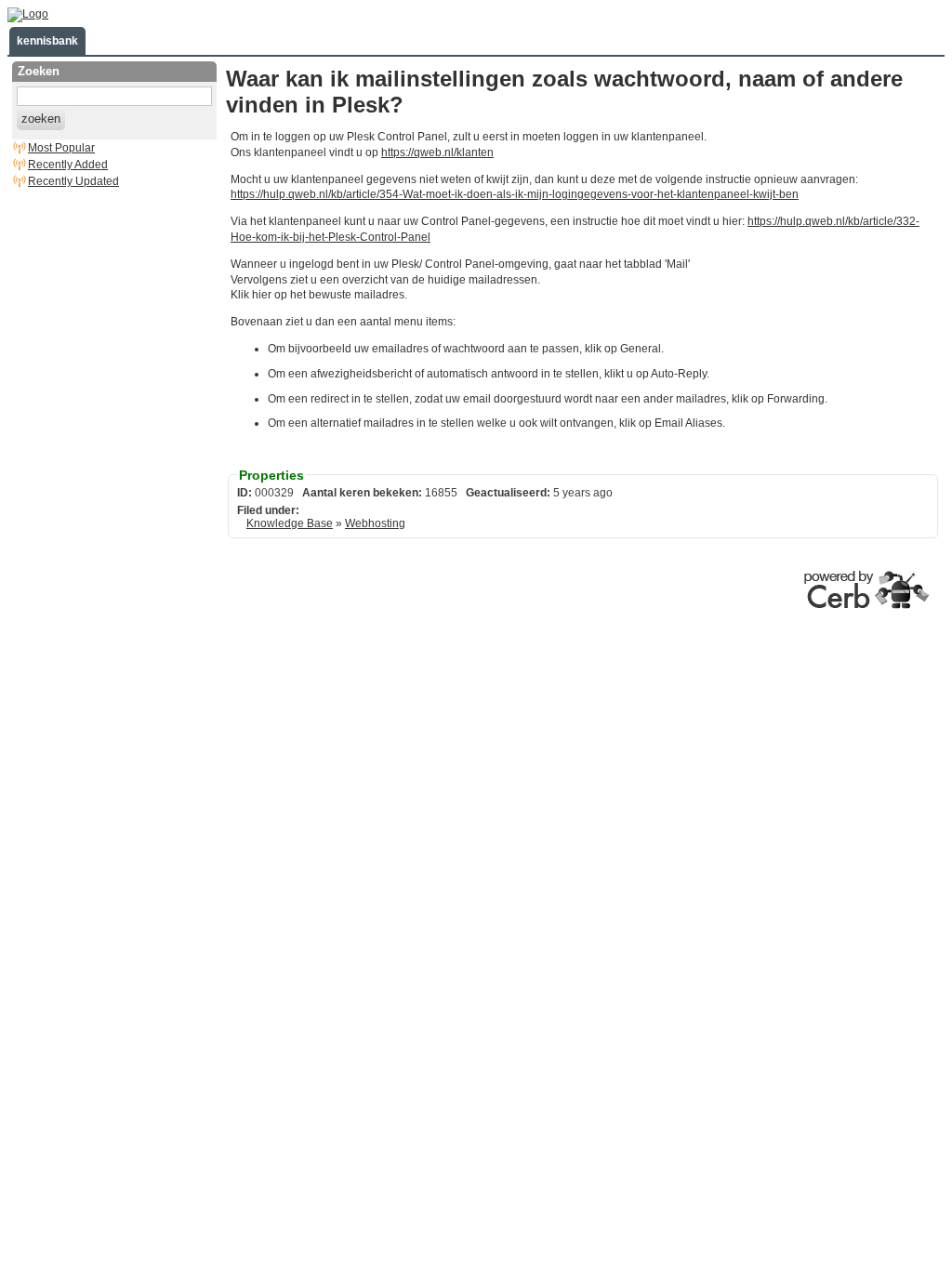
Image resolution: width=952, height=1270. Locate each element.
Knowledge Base (289, 523)
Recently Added (68, 164)
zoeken (40, 119)
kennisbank (47, 40)
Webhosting (375, 523)
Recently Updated (73, 181)
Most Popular (61, 147)
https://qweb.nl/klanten (437, 152)
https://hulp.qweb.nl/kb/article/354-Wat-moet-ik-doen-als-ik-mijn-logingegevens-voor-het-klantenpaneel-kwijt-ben (515, 194)
